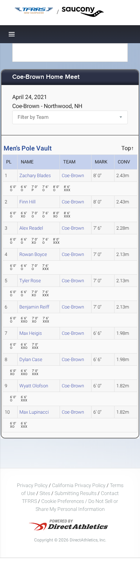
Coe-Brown (73, 175)
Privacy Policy (32, 485)
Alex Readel (31, 228)
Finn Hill (27, 201)
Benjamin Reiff (34, 307)
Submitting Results (76, 493)
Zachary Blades (35, 175)
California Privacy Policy (79, 485)
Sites (44, 493)
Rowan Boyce (33, 254)
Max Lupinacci (34, 412)
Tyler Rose (30, 280)
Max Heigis (30, 333)
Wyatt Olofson (33, 385)
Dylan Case (30, 359)
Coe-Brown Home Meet (46, 77)
